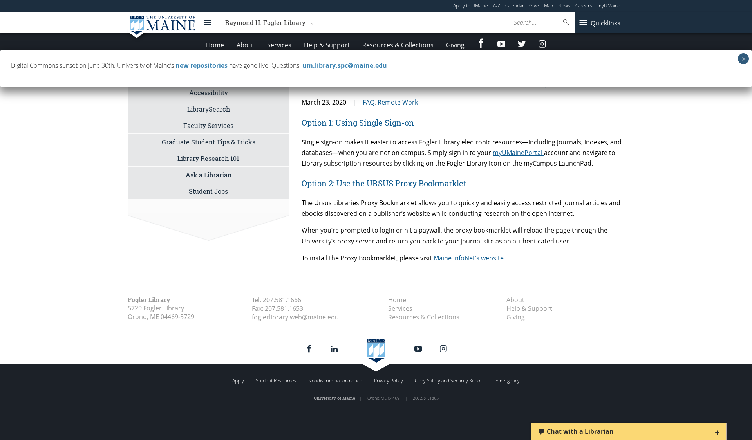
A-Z (496, 5)
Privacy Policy (388, 380)
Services (279, 45)
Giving (455, 45)
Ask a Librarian (208, 175)
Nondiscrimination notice (335, 380)
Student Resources (276, 380)
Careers (583, 5)
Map (548, 5)
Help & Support (327, 45)
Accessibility (208, 92)
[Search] (566, 22)
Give (534, 5)
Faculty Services (208, 125)
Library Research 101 (208, 158)
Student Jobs (208, 191)
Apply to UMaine (470, 5)
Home (215, 45)
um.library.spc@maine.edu (344, 65)
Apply (238, 380)
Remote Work (398, 102)
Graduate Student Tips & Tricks (208, 142)
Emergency (507, 380)
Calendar (514, 5)
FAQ (368, 102)
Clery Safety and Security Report (449, 380)
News (564, 5)
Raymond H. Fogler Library (265, 22)
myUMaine (608, 5)
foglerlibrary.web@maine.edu (295, 317)
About (246, 45)
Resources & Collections (398, 45)
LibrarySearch (208, 109)
